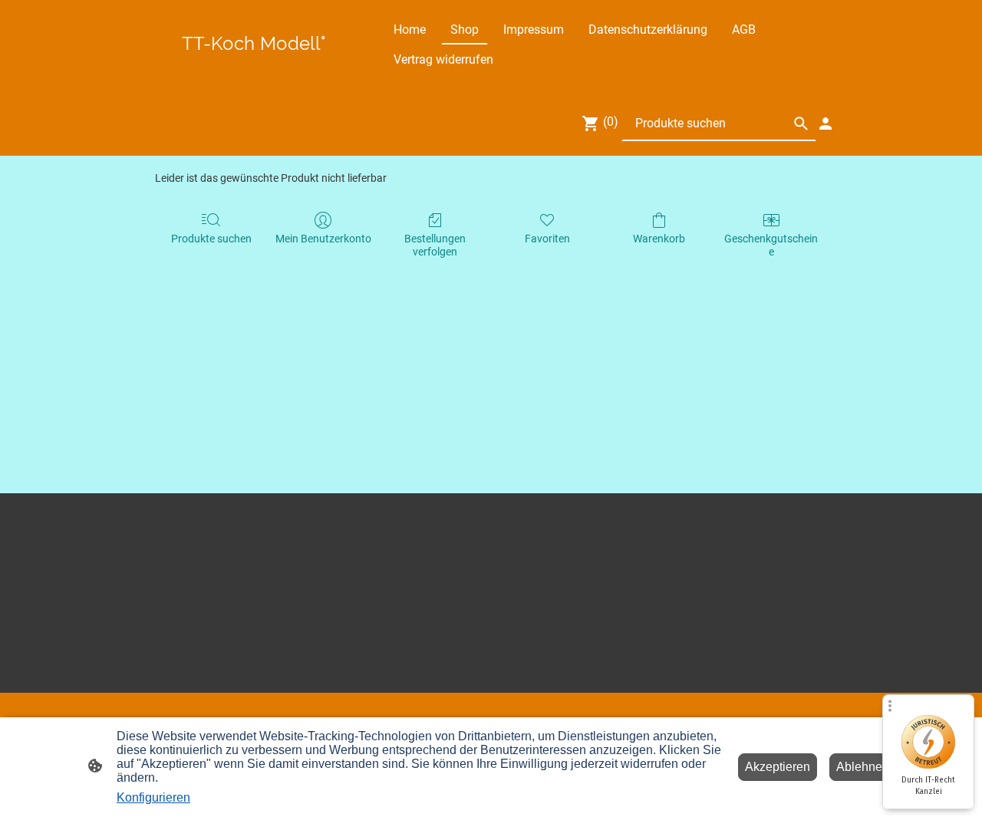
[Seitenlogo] (253, 61)
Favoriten (547, 238)
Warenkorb (659, 238)
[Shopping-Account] (825, 123)
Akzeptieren (777, 766)
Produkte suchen (211, 238)
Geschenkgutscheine (771, 245)
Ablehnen (862, 766)
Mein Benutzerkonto (323, 238)
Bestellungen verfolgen (435, 245)
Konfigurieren (153, 797)
